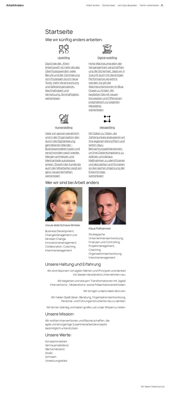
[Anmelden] (162, 5)
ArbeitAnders (15, 5)
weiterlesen (52, 98)
